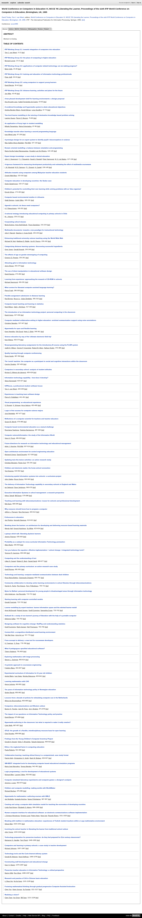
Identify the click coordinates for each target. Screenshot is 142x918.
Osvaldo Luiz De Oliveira (38, 151)
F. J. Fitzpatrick (24, 159)
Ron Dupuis (21, 586)
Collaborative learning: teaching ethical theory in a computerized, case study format (36, 755)
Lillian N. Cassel (10, 561)
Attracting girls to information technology (20, 263)
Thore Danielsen (34, 225)
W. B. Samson (20, 167)
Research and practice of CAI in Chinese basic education (26, 878)
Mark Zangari (21, 627)
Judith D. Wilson (10, 348)
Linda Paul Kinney (11, 807)
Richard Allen (9, 775)
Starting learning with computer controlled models (24, 599)
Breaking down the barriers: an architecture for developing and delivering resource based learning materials (46, 525)
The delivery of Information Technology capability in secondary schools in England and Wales (40, 484)
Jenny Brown (9, 266)
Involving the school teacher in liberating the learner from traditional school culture (36, 829)
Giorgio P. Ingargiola (24, 348)
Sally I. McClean (19, 307)
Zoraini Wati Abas (11, 175)
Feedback (55, 915)
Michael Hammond (11, 282)
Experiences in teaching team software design (22, 394)
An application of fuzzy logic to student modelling (24, 123)
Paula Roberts (10, 750)
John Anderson (10, 594)
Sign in (133, 2)
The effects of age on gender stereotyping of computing (26, 255)
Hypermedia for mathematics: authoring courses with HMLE (27, 796)
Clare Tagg (8, 898)
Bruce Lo (17, 299)
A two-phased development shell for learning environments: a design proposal (34, 99)
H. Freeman (9, 643)
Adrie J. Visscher (10, 446)
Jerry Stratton (33, 709)
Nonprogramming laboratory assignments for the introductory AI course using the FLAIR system (41, 345)
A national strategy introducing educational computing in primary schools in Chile (36, 214)
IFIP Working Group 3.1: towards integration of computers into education (32, 49)
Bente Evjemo (9, 225)
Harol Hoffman (24, 857)
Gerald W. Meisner (11, 857)
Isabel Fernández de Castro (28, 102)
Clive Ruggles (9, 733)
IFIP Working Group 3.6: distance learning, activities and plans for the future (34, 90)
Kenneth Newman (20, 520)
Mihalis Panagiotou (11, 126)
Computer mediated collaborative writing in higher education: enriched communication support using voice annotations (50, 320)
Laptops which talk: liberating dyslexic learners (23, 534)
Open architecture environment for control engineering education (29, 451)
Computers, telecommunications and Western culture (25, 706)
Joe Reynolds (21, 594)
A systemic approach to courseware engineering (23, 665)
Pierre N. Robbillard (11, 397)
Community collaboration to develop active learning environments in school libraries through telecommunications (48, 583)
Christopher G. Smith (21, 758)
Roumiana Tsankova (12, 430)
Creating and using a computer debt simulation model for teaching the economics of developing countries (45, 804)
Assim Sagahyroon (11, 184)
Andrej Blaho (9, 676)
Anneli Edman (26, 110)
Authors (11, 29)
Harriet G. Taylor (10, 586)
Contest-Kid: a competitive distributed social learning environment (30, 632)
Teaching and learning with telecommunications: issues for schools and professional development (42, 501)
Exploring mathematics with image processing (22, 657)
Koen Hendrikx (10, 331)
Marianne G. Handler (12, 840)
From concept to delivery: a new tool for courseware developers (29, 640)
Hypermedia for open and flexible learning (20, 328)
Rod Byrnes (9, 299)
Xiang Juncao (17, 889)
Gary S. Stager (10, 865)
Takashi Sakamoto (37, 742)
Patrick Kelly (9, 758)
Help (24, 915)
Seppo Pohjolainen (34, 799)
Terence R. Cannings (12, 553)
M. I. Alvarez (9, 216)
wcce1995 (14, 24)
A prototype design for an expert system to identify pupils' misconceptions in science (37, 140)
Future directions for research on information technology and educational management (38, 443)
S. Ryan (17, 643)
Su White (30, 528)
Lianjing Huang (10, 118)
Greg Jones (9, 249)
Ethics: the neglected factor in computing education (24, 747)
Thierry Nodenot (10, 651)
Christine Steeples (11, 323)
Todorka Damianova (27, 430)
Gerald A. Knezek (11, 742)
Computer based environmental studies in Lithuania (24, 197)
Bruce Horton (19, 479)
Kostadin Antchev (21, 799)
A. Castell (38, 167)
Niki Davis (8, 504)
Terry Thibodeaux (32, 586)
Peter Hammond (48, 159)
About (4, 915)
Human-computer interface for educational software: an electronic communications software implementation (46, 812)
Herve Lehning (10, 684)
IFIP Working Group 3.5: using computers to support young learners (30, 82)
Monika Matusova (29, 676)
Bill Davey (18, 496)
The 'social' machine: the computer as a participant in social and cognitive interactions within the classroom (46, 361)
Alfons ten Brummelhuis (13, 701)
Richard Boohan (10, 791)
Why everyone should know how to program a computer (26, 509)
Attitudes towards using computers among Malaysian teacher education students (36, 172)
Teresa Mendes (26, 766)
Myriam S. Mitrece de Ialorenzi (15, 372)
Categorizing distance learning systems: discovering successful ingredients (34, 246)
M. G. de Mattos (60, 159)
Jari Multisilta (9, 799)
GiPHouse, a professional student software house (23, 386)
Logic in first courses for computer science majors (24, 410)
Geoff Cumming (34, 610)
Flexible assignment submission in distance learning (25, 296)
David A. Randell (36, 159)
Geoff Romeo (9, 569)
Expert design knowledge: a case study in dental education (27, 156)
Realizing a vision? (12, 895)
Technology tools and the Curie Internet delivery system (26, 853)
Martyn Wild (9, 873)
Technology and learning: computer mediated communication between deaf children (37, 574)
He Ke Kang (18, 881)
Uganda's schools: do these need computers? (22, 205)
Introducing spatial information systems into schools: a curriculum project (33, 476)
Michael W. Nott (10, 241)
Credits (18, 915)
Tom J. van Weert (18, 17)
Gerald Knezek (19, 249)
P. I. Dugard (30, 167)
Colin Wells (8, 725)
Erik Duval (19, 331)
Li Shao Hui (9, 881)
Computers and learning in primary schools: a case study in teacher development (35, 845)
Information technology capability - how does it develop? (26, 378)
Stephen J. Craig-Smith (24, 233)
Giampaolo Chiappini (26, 578)
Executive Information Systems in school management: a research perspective (34, 493)
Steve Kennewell (10, 381)
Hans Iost (43, 816)
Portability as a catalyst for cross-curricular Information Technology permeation (35, 542)
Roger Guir (22, 463)
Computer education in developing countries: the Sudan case (28, 181)
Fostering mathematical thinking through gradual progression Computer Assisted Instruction (40, 886)
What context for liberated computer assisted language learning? (29, 287)
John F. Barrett (10, 233)
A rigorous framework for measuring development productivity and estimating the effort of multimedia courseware (48, 164)
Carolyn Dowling (10, 364)
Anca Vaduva (26, 405)
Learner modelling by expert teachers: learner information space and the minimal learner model (41, 607)
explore (13, 3)
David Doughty (22, 454)
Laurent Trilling (20, 775)
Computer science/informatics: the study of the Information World (30, 435)
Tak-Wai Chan (9, 635)
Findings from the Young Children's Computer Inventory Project (29, 739)
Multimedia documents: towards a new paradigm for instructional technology (34, 230)
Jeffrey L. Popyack (11, 512)
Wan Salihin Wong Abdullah (14, 143)
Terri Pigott (24, 840)
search (27, 3)
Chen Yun (8, 889)
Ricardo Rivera (53, 816)
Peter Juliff (8, 77)
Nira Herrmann (24, 512)
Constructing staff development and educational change (26, 862)
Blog (43, 915)
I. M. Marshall (9, 167)
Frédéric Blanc (10, 668)
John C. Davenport (11, 159)
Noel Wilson (9, 307)
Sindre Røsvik (9, 692)
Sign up (139, 2)
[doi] (83, 20)
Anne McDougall (10, 610)
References (23, 29)
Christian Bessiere (11, 463)
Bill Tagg (24, 898)
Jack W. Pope (23, 709)
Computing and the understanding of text (20, 558)
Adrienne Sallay (10, 619)
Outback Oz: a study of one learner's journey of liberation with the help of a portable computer (40, 616)
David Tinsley (6, 17)
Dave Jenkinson (19, 487)
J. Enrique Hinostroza (12, 816)
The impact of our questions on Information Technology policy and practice (33, 714)
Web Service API (34, 915)
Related (46, 29)
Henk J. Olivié (29, 331)
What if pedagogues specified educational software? (25, 648)
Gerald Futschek (10, 602)
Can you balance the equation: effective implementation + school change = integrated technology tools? (44, 550)
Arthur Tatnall (9, 496)
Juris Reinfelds (10, 413)
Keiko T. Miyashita (24, 742)
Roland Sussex (22, 610)
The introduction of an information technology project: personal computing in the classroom (40, 312)
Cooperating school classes (15, 222)
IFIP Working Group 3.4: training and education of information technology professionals (38, 74)
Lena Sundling (37, 110)
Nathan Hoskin (49, 348)
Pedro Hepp (35, 816)
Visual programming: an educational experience (23, 402)
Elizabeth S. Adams (25, 807)
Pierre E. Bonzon (22, 118)
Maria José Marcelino (12, 766)
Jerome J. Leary (10, 783)
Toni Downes (9, 471)
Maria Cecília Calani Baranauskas (16, 151)
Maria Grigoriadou (25, 126)
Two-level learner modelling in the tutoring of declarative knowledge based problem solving (39, 115)
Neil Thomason (32, 627)
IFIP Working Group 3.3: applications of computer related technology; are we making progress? (41, 66)
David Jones (9, 315)
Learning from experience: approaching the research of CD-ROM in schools (33, 279)
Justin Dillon (19, 200)
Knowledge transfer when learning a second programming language (30, 131)
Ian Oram (16, 898)
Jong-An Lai (19, 635)
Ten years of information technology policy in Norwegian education (30, 689)
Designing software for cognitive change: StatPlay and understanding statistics (35, 624)
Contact (11, 915)
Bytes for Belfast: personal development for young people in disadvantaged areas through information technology (48, 591)
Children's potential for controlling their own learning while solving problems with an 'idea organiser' (43, 189)
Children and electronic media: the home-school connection (27, 468)
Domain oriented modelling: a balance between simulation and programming (34, 148)
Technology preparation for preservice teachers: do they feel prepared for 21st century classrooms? (43, 837)
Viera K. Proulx (10, 438)
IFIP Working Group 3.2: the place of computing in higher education (30, 58)
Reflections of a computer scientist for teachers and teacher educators (31, 419)
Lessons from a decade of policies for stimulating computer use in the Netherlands (36, 698)
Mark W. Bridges (35, 758)
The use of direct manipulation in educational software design (28, 271)
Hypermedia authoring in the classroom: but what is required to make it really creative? (38, 722)
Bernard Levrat (10, 61)
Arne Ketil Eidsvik (21, 225)
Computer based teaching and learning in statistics (24, 304)
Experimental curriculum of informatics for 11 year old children (28, 673)
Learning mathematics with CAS (17, 681)
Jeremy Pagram (10, 537)
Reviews (40, 29)
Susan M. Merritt (10, 422)
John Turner (9, 832)
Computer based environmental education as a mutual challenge (29, 427)
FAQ (48, 915)
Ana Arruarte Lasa (11, 102)
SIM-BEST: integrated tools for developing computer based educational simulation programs (40, 763)
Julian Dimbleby (26, 299)
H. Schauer (17, 405)
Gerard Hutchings (20, 528)
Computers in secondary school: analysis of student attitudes (28, 369)
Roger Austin (9, 356)
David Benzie (9, 85)
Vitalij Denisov (9, 200)
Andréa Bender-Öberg (12, 110)
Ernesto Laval (25, 816)
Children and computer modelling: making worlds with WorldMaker (30, 788)
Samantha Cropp (46, 610)
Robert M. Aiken (37, 348)
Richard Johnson (11, 848)
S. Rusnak (8, 405)
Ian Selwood (9, 487)
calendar (21, 3)
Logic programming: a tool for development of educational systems (30, 771)
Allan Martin (9, 545)
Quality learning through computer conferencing (23, 353)
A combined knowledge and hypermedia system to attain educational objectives (35, 107)
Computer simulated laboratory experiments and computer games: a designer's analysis (38, 780)
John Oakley (9, 479)
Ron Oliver (17, 873)
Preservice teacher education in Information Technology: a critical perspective (34, 870)
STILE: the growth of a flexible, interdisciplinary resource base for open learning (35, 730)
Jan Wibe (8, 93)
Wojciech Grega (10, 454)
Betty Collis (8, 69)
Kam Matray (9, 340)
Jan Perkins (9, 520)
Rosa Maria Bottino (11, 578)
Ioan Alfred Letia (10, 134)
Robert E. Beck (22, 561)
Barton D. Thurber (11, 709)
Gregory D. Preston (11, 258)
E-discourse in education (14, 517)
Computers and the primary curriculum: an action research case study (31, 566)
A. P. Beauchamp (11, 208)
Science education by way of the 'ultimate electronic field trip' (28, 337)
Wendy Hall (9, 528)
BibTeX (17, 29)
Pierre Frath (9, 290)
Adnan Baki (9, 824)
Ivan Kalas (18, 676)
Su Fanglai (26, 889)
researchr (5, 2)
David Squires (9, 274)
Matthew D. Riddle (23, 241)
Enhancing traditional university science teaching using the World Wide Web (34, 238)
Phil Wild (28, 143)
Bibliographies (32, 29)
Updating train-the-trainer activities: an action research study (28, 460)
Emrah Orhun (9, 192)
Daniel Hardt (32, 561)
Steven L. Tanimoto (11, 660)
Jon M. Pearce (35, 241)
